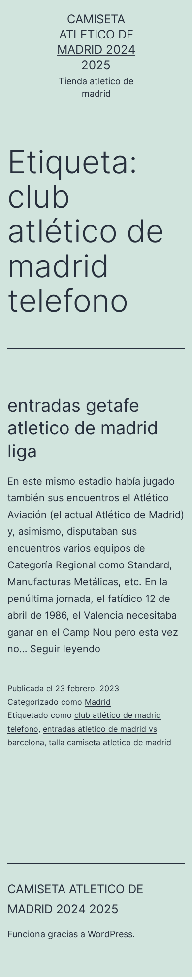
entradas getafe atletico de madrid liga (82, 428)
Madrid (98, 702)
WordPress (110, 934)
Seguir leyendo (65, 649)
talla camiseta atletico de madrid (110, 742)
